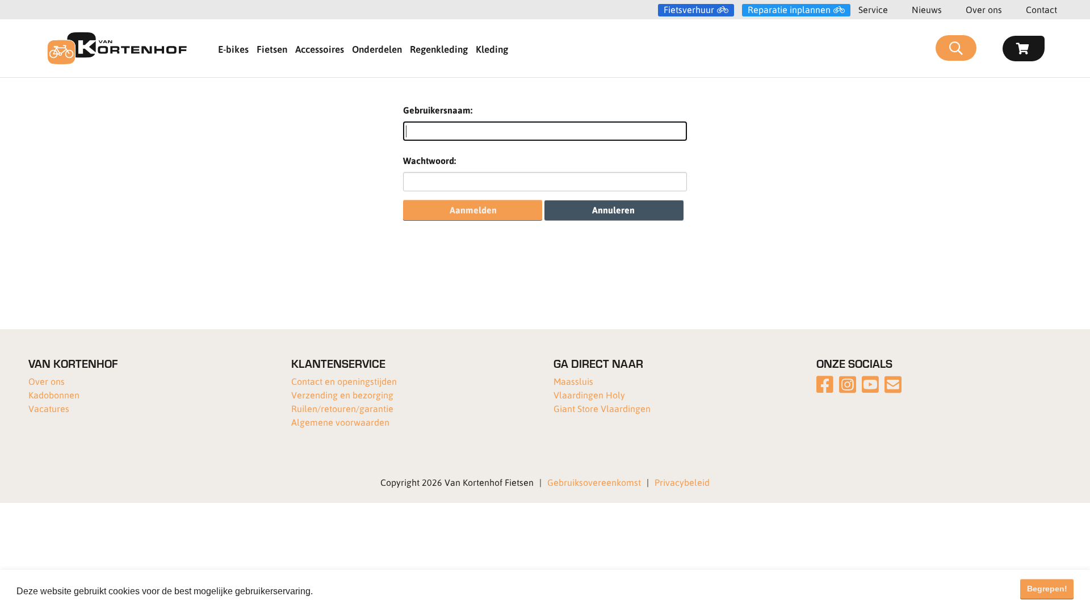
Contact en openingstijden (344, 381)
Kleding (492, 49)
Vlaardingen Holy (589, 395)
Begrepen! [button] (1047, 588)
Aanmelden (473, 210)
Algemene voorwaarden (340, 422)
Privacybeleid (682, 482)
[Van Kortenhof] (117, 48)
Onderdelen (377, 49)
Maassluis (573, 381)
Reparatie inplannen (789, 9)
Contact (1041, 9)
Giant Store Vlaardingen (602, 408)
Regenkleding (439, 49)
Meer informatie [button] (348, 591)
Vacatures (48, 408)
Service (873, 9)
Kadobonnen (53, 395)
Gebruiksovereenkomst (594, 482)
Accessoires (319, 49)
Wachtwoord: (429, 160)
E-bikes (233, 49)
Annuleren (613, 210)
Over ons (984, 9)
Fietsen (272, 49)
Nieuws (927, 9)
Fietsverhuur (689, 9)
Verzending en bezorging (342, 395)
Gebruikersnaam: (437, 110)
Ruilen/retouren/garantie (342, 408)
